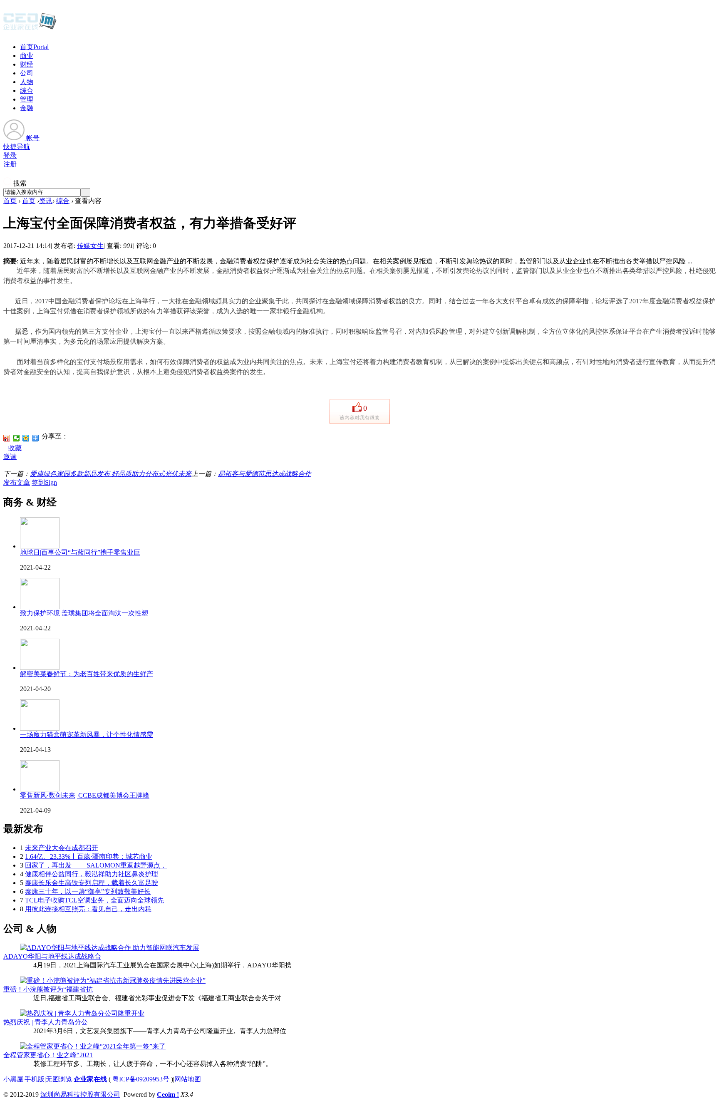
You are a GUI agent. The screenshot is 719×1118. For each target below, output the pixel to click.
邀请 (10, 456)
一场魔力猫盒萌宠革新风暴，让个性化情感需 (86, 734)
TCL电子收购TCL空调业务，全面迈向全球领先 (94, 900)
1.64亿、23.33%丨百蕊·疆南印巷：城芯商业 (88, 856)
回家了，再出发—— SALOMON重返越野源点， (96, 865)
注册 (10, 164)
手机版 (35, 1079)
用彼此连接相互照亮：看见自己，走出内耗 (88, 908)
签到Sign (44, 482)
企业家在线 (90, 1079)
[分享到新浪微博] (6, 438)
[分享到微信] (16, 438)
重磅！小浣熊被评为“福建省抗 (48, 989)
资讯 (45, 200)
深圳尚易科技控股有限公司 (80, 1094)
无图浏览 (59, 1079)
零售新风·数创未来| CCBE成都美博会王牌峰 (84, 795)
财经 (26, 64)
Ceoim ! (168, 1094)
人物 (26, 81)
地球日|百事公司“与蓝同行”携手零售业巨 (80, 552)
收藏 (15, 447)
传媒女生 (90, 245)
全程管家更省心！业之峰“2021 (48, 1055)
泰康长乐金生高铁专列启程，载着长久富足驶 (91, 882)
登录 (10, 155)
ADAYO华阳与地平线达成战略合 (52, 956)
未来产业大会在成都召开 (61, 847)
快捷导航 (16, 146)
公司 (26, 73)
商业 (26, 55)
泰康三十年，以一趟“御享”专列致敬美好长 (88, 891)
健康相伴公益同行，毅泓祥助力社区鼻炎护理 (91, 874)
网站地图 (187, 1079)
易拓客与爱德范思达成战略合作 (264, 473)
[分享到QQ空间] (26, 438)
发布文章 (16, 482)
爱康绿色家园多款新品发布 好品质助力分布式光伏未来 (110, 473)
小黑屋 (13, 1079)
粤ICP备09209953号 (140, 1079)
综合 (26, 90)
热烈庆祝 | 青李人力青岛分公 (45, 1022)
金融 (26, 108)
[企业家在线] (30, 29)
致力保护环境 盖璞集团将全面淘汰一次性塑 (84, 613)
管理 (26, 99)
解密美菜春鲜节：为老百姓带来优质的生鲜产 (86, 673)
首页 (34, 46)
